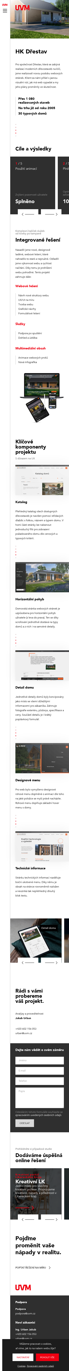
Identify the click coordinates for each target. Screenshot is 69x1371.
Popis (22, 1091)
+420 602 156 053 (25, 1029)
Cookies (21, 1366)
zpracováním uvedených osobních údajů (38, 1115)
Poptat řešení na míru (30, 1267)
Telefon (23, 1081)
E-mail (22, 1070)
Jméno (22, 1060)
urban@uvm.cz (23, 1033)
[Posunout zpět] (28, 214)
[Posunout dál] (51, 214)
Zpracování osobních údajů (40, 1366)
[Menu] (5, 11)
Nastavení (23, 1357)
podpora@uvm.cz (25, 1313)
